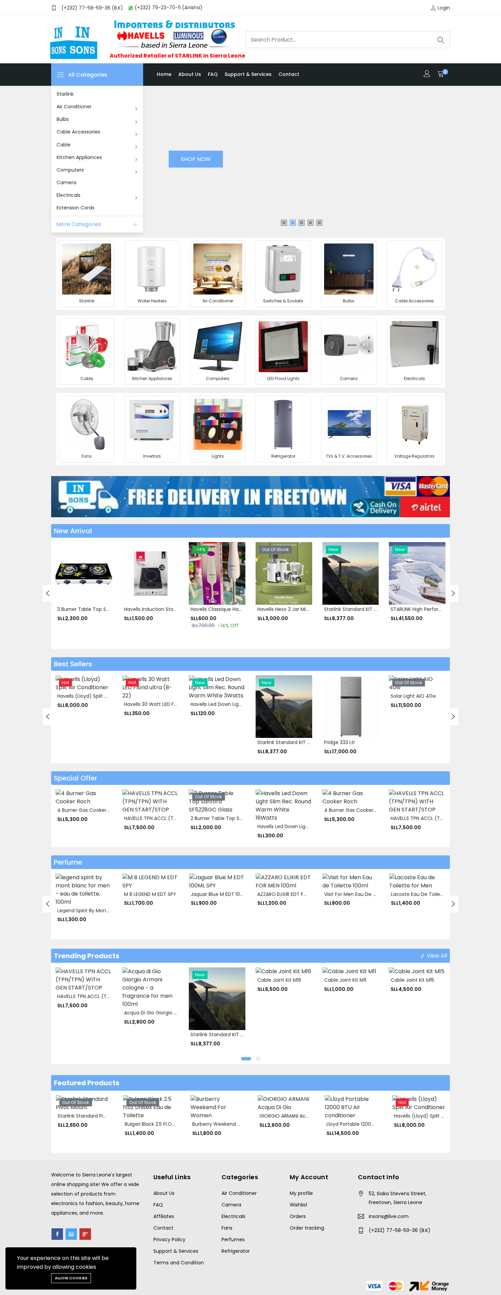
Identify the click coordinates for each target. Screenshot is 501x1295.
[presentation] (48, 593)
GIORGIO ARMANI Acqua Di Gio (294, 1115)
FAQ (213, 74)
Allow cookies (71, 1278)
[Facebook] (57, 1234)
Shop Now (196, 159)
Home (164, 74)
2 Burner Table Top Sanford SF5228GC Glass (242, 818)
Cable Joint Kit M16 (279, 980)
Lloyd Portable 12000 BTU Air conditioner (374, 1124)
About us (189, 74)
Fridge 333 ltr (339, 742)
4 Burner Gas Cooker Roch (88, 810)
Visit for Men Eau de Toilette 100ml (365, 894)
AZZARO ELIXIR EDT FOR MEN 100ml (296, 894)
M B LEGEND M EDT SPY (150, 894)
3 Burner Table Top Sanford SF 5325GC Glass (109, 609)
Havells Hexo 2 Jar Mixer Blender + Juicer (304, 609)
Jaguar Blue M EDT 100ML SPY (225, 894)
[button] (246, 1058)
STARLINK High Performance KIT (427, 609)
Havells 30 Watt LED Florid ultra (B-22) (168, 704)
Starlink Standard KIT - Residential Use (368, 609)
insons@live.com (389, 1216)
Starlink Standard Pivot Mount (92, 1115)
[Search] (441, 39)
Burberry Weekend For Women (228, 1124)
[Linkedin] (71, 1234)
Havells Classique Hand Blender (227, 609)
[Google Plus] (85, 1234)
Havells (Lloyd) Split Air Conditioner (98, 696)
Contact (288, 74)
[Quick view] (65, 586)
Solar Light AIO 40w (413, 696)
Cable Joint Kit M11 (345, 980)
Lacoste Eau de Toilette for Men (429, 894)
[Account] (427, 74)
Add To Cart (65, 571)
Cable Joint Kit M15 (412, 980)
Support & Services (248, 74)
